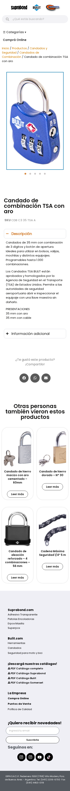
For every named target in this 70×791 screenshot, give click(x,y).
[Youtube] (40, 757)
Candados (14, 648)
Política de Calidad (20, 709)
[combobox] (35, 19)
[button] (25, 174)
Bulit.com (15, 638)
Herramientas (16, 643)
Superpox (14, 628)
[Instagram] (21, 757)
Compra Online (18, 698)
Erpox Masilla (16, 623)
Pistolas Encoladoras (21, 619)
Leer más (17, 494)
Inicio (5, 48)
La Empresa (17, 693)
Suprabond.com (20, 610)
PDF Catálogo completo (26, 668)
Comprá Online (14, 40)
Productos (19, 48)
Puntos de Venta (19, 704)
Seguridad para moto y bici (25, 653)
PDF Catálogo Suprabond (28, 673)
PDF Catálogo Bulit (23, 678)
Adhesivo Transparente (23, 614)
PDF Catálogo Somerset (26, 682)
